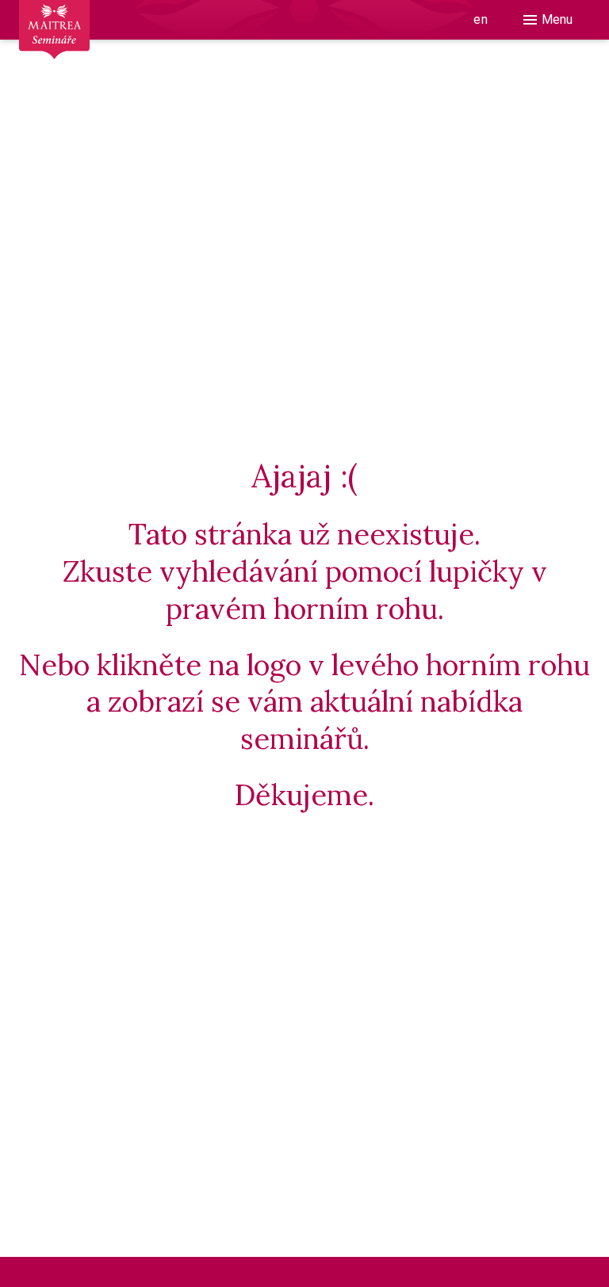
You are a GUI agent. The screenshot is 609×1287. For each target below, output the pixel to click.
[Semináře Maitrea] (54, 39)
